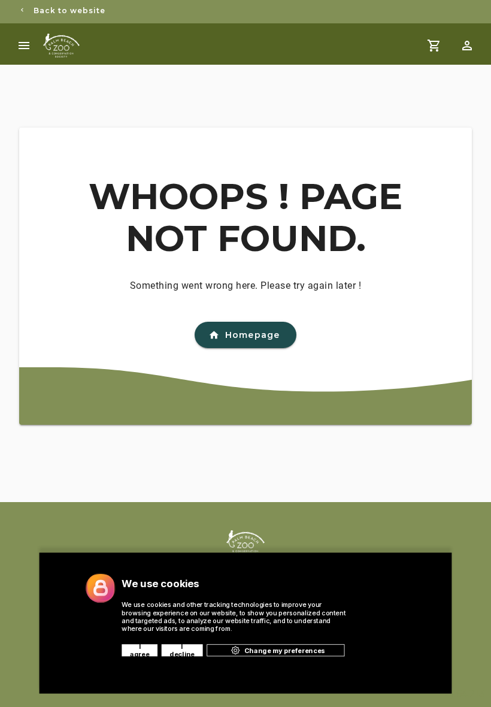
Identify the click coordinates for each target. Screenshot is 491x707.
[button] (467, 45)
